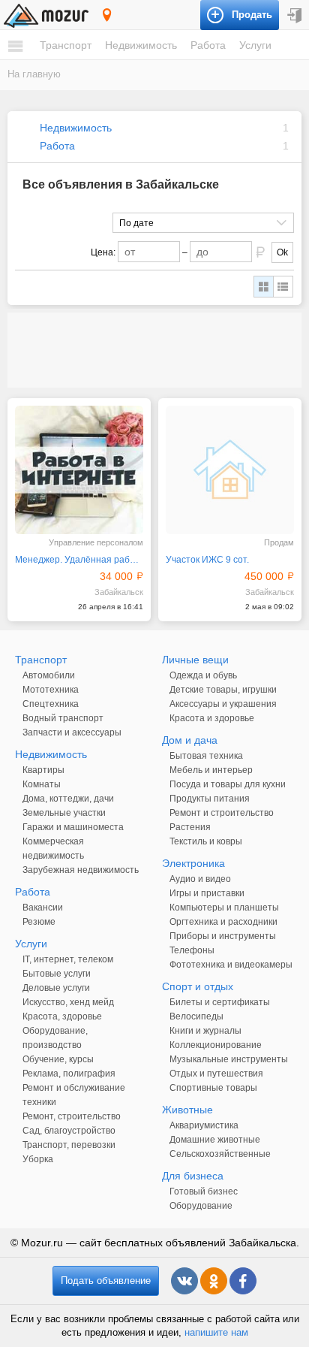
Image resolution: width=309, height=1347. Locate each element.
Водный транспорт (63, 718)
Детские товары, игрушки (223, 689)
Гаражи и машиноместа (73, 827)
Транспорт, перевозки (69, 1145)
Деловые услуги (56, 988)
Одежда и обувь (203, 675)
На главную (34, 74)
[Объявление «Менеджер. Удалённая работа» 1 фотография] (79, 470)
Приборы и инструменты (223, 936)
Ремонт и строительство (222, 813)
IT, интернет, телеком (67, 959)
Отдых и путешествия (216, 1073)
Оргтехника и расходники (224, 922)
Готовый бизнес (204, 1191)
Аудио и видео (200, 879)
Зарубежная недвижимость (80, 870)
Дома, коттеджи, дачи (68, 798)
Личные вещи (195, 660)
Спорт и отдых (197, 986)
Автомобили (48, 675)
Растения (190, 827)
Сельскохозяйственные (220, 1154)
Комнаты (41, 784)
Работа (208, 45)
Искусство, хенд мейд (68, 1002)
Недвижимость (141, 45)
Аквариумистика (204, 1125)
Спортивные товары (213, 1088)
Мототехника (50, 689)
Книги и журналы (206, 1030)
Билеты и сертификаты (220, 1002)
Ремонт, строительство (71, 1116)
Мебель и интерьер (211, 770)
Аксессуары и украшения (223, 704)
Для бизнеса (193, 1176)
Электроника (193, 863)
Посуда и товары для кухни (228, 784)
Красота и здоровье (212, 718)
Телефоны (192, 950)
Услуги (255, 45)
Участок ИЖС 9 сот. (207, 559)
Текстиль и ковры (206, 841)
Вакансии (42, 907)
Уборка (37, 1159)
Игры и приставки (207, 893)
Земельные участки (64, 813)
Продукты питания (210, 798)
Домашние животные (215, 1139)
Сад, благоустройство (69, 1130)
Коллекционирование (216, 1045)
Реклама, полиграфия (69, 1073)
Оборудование (201, 1206)
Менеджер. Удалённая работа (79, 559)
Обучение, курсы (58, 1059)
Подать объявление (106, 1280)
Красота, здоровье (62, 1016)
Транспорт (66, 45)
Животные (187, 1110)
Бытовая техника (206, 756)
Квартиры (43, 770)
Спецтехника (50, 704)
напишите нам (216, 1332)
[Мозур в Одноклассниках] (213, 1280)
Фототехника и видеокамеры (231, 964)
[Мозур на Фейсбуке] (243, 1280)
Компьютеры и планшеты (224, 907)
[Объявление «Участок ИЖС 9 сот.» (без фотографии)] (230, 470)
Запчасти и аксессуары (72, 732)
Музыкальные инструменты (229, 1059)
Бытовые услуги (56, 973)
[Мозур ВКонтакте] (184, 1280)
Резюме (39, 922)
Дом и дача (190, 740)
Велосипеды (197, 1016)
